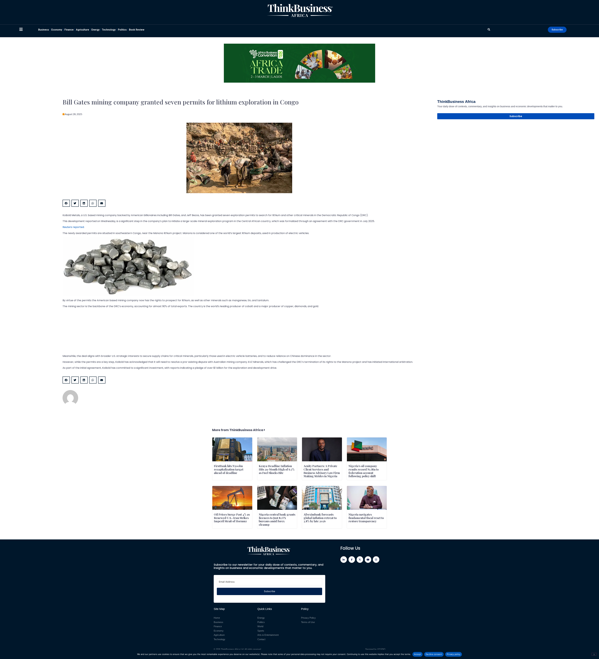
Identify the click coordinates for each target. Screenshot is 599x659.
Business (43, 29)
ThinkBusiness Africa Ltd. (232, 649)
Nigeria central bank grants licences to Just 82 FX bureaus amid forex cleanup (277, 519)
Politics (122, 29)
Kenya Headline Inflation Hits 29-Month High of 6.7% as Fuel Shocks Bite (277, 469)
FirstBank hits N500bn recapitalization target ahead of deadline (228, 469)
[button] (66, 203)
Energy (95, 29)
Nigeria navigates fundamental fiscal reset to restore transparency (366, 518)
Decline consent (434, 654)
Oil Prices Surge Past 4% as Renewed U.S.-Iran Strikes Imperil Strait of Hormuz (232, 518)
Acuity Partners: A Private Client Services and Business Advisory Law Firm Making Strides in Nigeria (322, 471)
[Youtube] (368, 559)
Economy (56, 29)
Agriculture (82, 29)
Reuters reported (73, 227)
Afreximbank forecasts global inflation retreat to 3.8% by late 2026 (320, 518)
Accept (417, 654)
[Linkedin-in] (343, 559)
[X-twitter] (360, 559)
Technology (109, 29)
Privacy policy (453, 654)
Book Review (136, 29)
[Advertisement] (156, 332)
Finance (69, 29)
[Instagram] (376, 559)
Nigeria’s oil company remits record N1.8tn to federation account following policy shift (363, 471)
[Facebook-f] (351, 559)
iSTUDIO (381, 649)
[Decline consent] (594, 654)
